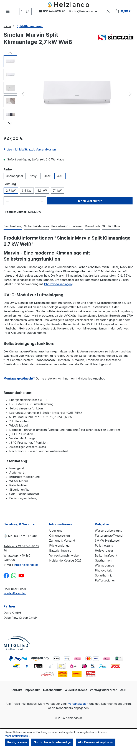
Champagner (14, 176)
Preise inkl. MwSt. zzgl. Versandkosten (30, 149)
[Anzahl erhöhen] (42, 200)
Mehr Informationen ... (17, 735)
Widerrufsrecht (76, 690)
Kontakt (16, 690)
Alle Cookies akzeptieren (95, 742)
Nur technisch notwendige (52, 742)
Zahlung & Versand (62, 540)
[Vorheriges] (23, 94)
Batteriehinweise (60, 550)
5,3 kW (42, 190)
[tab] (13, 226)
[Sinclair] (115, 39)
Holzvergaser (104, 550)
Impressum (32, 690)
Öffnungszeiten (59, 535)
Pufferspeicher (105, 580)
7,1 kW (57, 190)
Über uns (55, 530)
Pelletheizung (104, 545)
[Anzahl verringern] (7, 200)
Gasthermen (103, 560)
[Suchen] (27, 11)
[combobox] (21, 11)
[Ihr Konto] (108, 11)
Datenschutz (52, 690)
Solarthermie (103, 575)
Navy (33, 176)
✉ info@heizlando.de (83, 11)
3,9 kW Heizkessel (107, 540)
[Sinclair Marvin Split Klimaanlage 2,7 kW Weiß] (77, 93)
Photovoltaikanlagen (58, 284)
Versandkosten (78, 703)
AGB (123, 690)
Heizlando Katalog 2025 (65, 560)
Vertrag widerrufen (103, 690)
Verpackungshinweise (64, 555)
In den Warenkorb (89, 201)
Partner (10, 606)
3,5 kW (26, 190)
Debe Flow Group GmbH (20, 617)
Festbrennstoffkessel (109, 535)
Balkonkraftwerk (106, 555)
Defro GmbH (12, 612)
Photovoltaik (103, 570)
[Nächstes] (130, 94)
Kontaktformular (15, 593)
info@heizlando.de (26, 565)
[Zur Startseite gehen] (68, 4)
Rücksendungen (60, 545)
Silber (46, 176)
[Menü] (8, 11)
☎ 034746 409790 (52, 11)
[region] (68, 93)
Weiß (60, 176)
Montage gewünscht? (19, 378)
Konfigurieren (17, 742)
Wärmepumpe (104, 565)
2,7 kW (11, 190)
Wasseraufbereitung (108, 530)
